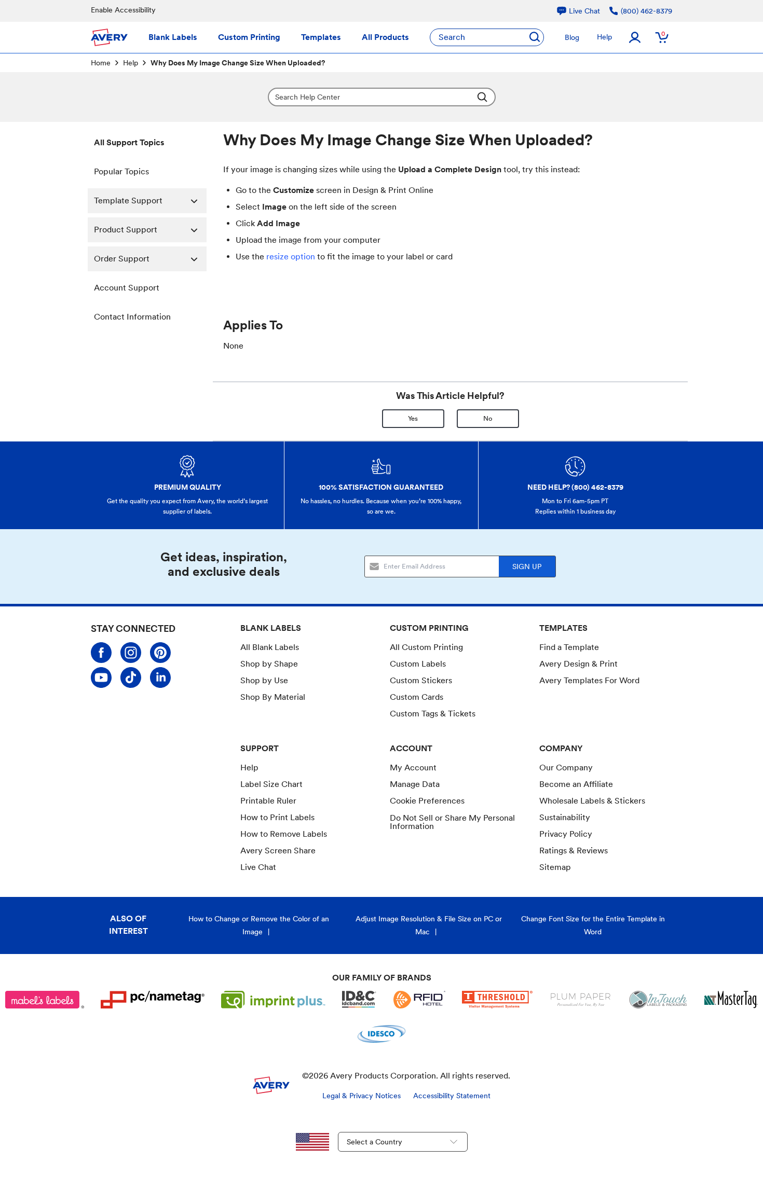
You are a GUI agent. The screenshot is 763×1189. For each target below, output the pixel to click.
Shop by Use (264, 680)
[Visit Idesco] (381, 1034)
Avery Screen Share (278, 850)
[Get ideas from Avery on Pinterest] (160, 652)
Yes (413, 418)
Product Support (125, 229)
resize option (290, 256)
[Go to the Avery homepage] (109, 37)
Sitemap (555, 867)
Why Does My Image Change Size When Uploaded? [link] (238, 63)
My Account (413, 767)
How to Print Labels (277, 817)
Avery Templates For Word (589, 680)
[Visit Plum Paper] (580, 999)
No (488, 418)
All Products (385, 37)
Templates (321, 37)
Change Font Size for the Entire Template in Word (593, 925)
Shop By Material (272, 697)
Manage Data (415, 784)
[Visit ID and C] (359, 999)
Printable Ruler (268, 801)
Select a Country (374, 1142)
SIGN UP (526, 566)
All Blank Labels (269, 647)
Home (101, 63)
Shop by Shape (269, 664)
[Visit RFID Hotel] (419, 999)
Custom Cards (416, 697)
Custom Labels (418, 664)
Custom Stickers (421, 680)
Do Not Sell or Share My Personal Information (452, 822)
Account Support (126, 288)
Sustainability (564, 817)
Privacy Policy (565, 834)
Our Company (566, 767)
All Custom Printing (426, 647)
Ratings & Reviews (573, 850)
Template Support (128, 200)
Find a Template (569, 647)
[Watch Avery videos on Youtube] (101, 677)
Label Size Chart (271, 784)
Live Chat (258, 867)
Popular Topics (121, 171)
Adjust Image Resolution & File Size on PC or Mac (429, 925)
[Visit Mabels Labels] (44, 999)
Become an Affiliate (576, 784)
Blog (572, 37)
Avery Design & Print (578, 664)
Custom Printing (249, 37)
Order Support (121, 259)
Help (604, 37)
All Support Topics (129, 142)
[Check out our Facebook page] (101, 652)
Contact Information (132, 317)
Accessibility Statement (452, 1095)
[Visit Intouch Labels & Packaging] (658, 999)
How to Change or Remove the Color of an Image (258, 925)
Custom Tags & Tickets (432, 713)
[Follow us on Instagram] (130, 652)
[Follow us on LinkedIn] (160, 677)
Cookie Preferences (427, 801)
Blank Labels (172, 37)
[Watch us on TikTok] (130, 677)
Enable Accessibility (123, 10)
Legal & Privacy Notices (361, 1095)
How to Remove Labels (283, 834)
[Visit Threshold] (497, 999)
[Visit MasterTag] (731, 999)
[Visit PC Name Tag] (153, 999)
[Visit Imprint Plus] (273, 999)
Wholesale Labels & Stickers (592, 801)
